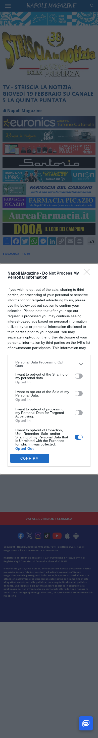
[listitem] (49, 363)
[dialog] (49, 369)
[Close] (88, 273)
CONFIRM (29, 458)
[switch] (79, 376)
